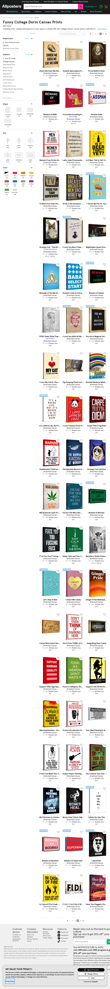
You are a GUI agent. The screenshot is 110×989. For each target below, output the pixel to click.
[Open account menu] (96, 6)
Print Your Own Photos (30, 1)
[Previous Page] (90, 34)
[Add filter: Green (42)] (6, 189)
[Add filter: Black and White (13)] (6, 172)
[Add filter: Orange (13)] (23, 172)
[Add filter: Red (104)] (15, 172)
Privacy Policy (9, 981)
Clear (27, 54)
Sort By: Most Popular (68, 34)
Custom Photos (51, 11)
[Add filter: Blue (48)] (15, 180)
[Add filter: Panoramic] (8, 120)
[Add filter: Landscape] (30, 110)
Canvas (36, 17)
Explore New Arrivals (80, 1)
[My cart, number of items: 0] (106, 6)
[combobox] (51, 6)
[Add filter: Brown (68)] (6, 180)
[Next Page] (106, 34)
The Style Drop (12, 11)
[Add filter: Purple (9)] (31, 180)
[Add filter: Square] (19, 110)
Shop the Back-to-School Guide (56, 1)
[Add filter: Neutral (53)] (15, 189)
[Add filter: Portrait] (8, 110)
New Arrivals (66, 11)
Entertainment (8, 17)
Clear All (32, 33)
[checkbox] (7, 142)
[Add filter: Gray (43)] (23, 180)
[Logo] (11, 6)
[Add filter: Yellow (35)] (31, 172)
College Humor (27, 17)
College (17, 17)
